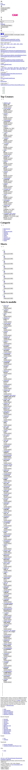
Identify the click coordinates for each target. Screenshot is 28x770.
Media (8, 73)
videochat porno (10, 705)
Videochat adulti (7, 729)
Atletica (11, 73)
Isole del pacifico (9, 56)
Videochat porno (7, 730)
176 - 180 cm (11, 69)
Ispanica (9, 55)
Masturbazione (4, 50)
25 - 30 (6, 44)
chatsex (19, 700)
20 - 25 (3, 44)
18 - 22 (2, 47)
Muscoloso (15, 73)
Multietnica (20, 55)
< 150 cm (3, 67)
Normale (6, 78)
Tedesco (13, 84)
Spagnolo (17, 84)
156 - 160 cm (14, 67)
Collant (3, 51)
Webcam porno (6, 733)
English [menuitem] (6, 768)
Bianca (2, 55)
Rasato (2, 81)
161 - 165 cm (20, 67)
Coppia (13, 40)
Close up (7, 51)
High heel (6, 59)
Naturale (6, 61)
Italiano (2, 84)
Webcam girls (6, 732)
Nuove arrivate (4, 39)
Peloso (5, 81)
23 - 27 (5, 47)
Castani (10, 64)
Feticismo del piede (13, 50)
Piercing (9, 61)
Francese (9, 84)
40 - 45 (16, 44)
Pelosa (2, 59)
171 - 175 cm (5, 69)
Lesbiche (5, 40)
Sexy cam (5, 728)
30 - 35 (9, 44)
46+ (14, 47)
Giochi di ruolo (13, 51)
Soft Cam (15, 39)
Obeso (8, 75)
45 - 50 (19, 44)
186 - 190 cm (23, 69)
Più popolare (10, 39)
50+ (22, 44)
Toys (8, 50)
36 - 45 (11, 47)
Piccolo (2, 78)
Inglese (5, 84)
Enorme (13, 78)
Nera (20, 56)
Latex (16, 59)
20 (1, 44)
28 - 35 (8, 47)
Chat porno (6, 723)
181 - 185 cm (17, 69)
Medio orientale (14, 55)
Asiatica (5, 55)
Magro (5, 73)
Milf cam (5, 727)
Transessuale (17, 40)
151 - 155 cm (8, 67)
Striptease (20, 50)
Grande (9, 78)
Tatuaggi (22, 61)
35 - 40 (13, 44)
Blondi (6, 64)
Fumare (24, 51)
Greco (23, 84)
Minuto (2, 73)
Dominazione (19, 51)
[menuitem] (2, 3)
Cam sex (5, 721)
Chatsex (5, 724)
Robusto (5, 75)
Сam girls (5, 719)
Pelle (18, 59)
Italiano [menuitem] (2, 768)
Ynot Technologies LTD (16, 764)
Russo (20, 84)
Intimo (18, 61)
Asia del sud (16, 56)
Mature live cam (7, 725)
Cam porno (6, 720)
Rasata (15, 61)
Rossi (4, 64)
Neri (2, 64)
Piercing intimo (11, 59)
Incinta (12, 61)
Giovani (9, 40)
